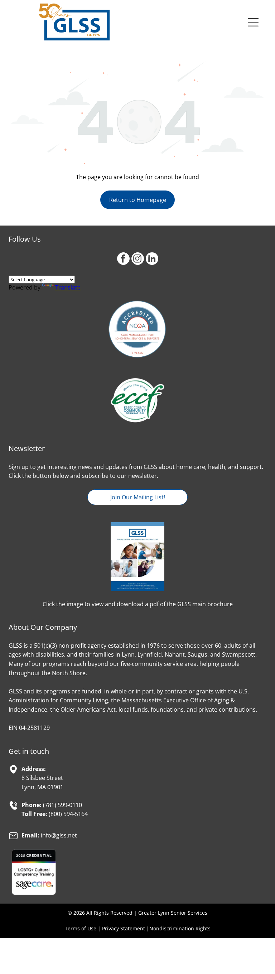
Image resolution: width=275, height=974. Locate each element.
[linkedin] (152, 259)
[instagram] (137, 259)
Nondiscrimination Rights (180, 928)
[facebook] (123, 259)
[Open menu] (253, 22)
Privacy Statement (123, 928)
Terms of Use (80, 928)
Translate (68, 287)
